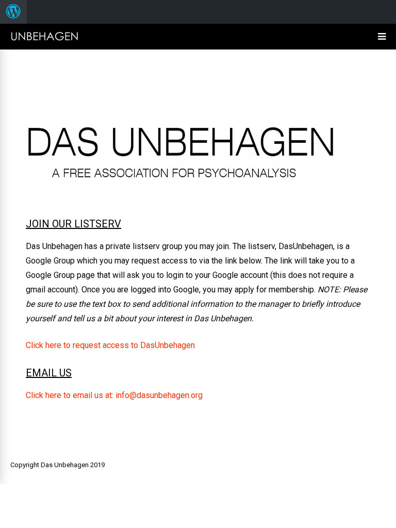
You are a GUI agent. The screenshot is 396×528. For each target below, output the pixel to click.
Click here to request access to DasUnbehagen (110, 345)
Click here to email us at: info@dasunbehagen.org (114, 395)
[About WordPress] (13, 12)
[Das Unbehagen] (44, 40)
